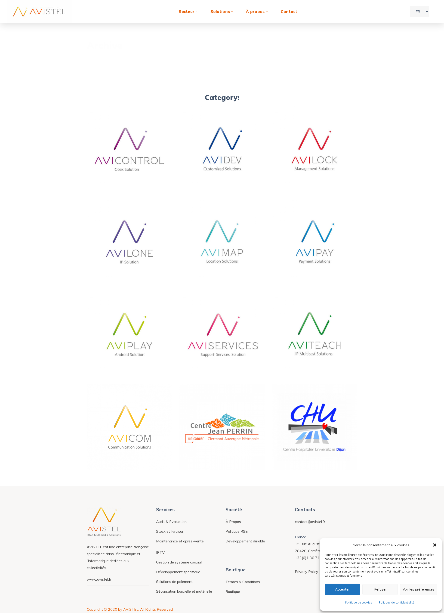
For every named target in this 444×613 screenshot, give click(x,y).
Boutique (232, 591)
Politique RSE (236, 531)
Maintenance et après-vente (180, 541)
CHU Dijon (298, 456)
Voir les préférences (419, 589)
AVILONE (111, 271)
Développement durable (245, 541)
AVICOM (110, 456)
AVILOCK (296, 179)
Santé (197, 449)
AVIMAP (203, 271)
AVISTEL (105, 171)
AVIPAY (294, 271)
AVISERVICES (210, 364)
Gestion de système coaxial (179, 562)
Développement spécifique (178, 571)
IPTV (160, 552)
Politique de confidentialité (396, 602)
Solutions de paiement (174, 581)
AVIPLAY (111, 364)
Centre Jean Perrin (217, 456)
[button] (434, 545)
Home (330, 47)
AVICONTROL (117, 179)
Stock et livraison (170, 531)
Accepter (342, 589)
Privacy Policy (306, 571)
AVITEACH (298, 364)
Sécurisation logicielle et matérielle (184, 591)
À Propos (233, 521)
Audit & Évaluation (171, 521)
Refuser (380, 589)
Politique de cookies (358, 602)
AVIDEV (202, 179)
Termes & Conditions (242, 581)
